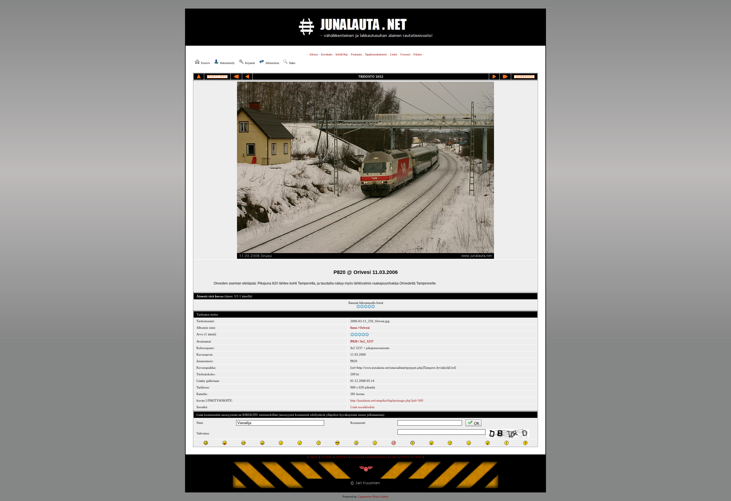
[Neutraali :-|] (281, 443)
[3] (365, 306)
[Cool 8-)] (337, 443)
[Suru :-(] (300, 443)
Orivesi (364, 327)
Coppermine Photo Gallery (373, 496)
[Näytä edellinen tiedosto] (247, 76)
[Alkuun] (236, 76)
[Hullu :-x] (431, 443)
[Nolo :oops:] (393, 443)
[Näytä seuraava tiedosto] (494, 76)
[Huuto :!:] (506, 443)
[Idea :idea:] (487, 443)
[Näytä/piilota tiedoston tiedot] (217, 76)
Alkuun (313, 54)
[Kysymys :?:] (525, 443)
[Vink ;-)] (469, 443)
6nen (353, 327)
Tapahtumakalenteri (376, 54)
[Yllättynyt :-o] (356, 443)
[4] (369, 306)
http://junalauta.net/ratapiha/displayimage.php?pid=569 (386, 400)
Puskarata (356, 54)
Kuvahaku (326, 54)
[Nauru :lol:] (206, 443)
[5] (373, 306)
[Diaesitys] (524, 76)
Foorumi (405, 54)
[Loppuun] (505, 76)
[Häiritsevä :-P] (224, 443)
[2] (362, 306)
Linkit (393, 54)
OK (476, 423)
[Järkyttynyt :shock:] (412, 443)
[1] (358, 306)
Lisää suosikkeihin (362, 407)
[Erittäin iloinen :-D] (243, 443)
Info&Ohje (342, 54)
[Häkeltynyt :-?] (375, 443)
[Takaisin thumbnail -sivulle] (199, 76)
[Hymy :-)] (262, 443)
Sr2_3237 (366, 341)
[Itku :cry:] (318, 443)
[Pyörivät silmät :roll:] (450, 443)
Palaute (417, 54)
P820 (354, 341)
